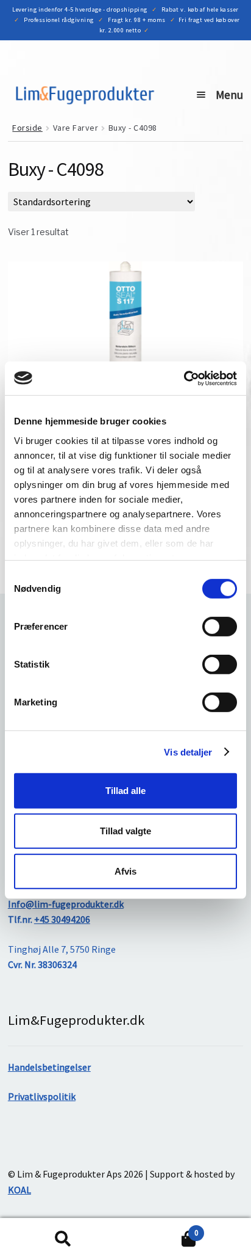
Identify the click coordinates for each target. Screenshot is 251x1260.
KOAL (19, 1190)
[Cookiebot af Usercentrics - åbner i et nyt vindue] (183, 378)
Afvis (125, 870)
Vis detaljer (188, 751)
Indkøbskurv (161, 1228)
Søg (62, 1239)
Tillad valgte (125, 831)
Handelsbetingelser (49, 1067)
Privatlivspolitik (42, 1096)
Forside (27, 127)
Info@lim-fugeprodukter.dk (66, 904)
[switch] (219, 626)
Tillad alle (125, 790)
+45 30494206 (62, 919)
